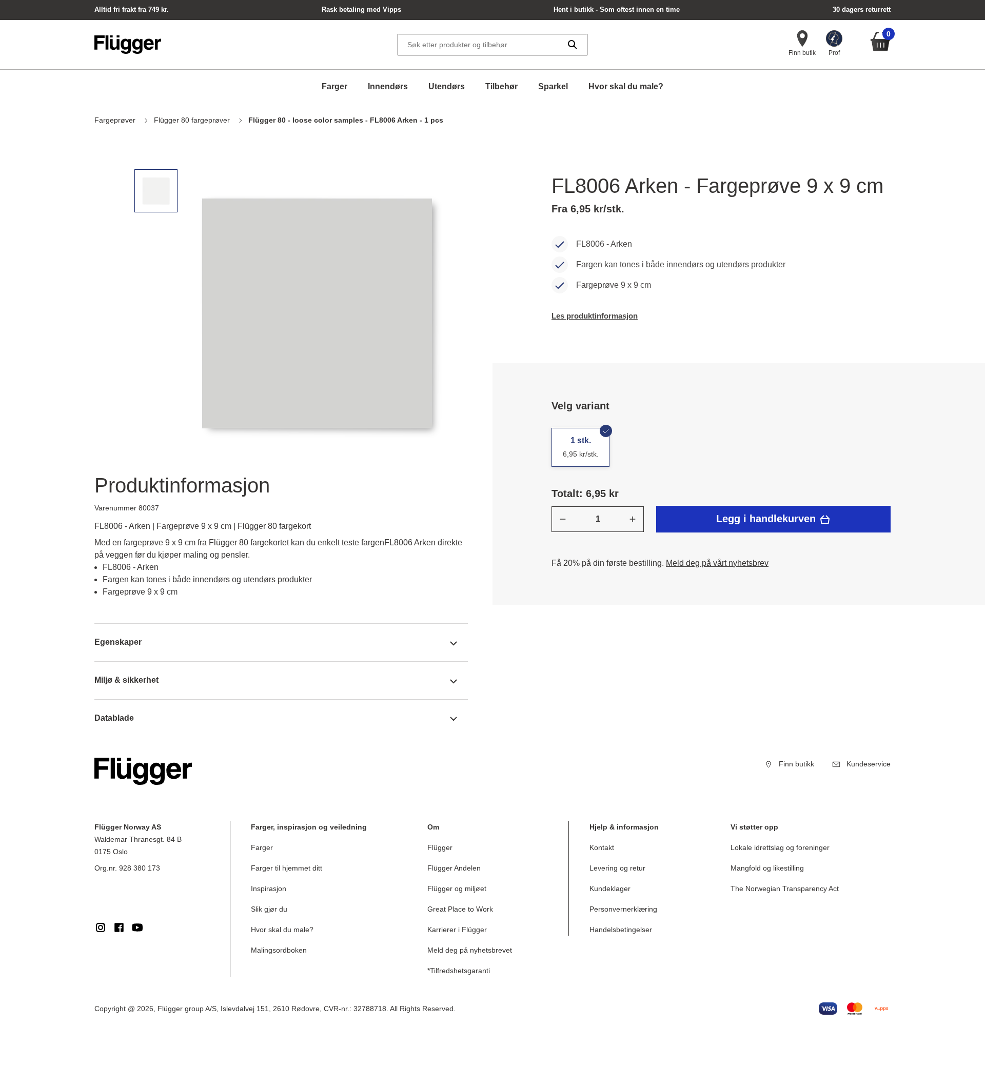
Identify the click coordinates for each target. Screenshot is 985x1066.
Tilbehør (501, 86)
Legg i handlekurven (767, 518)
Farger (334, 86)
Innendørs (388, 86)
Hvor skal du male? (625, 86)
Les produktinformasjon (594, 315)
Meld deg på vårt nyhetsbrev (717, 563)
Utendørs (446, 86)
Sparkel (553, 86)
